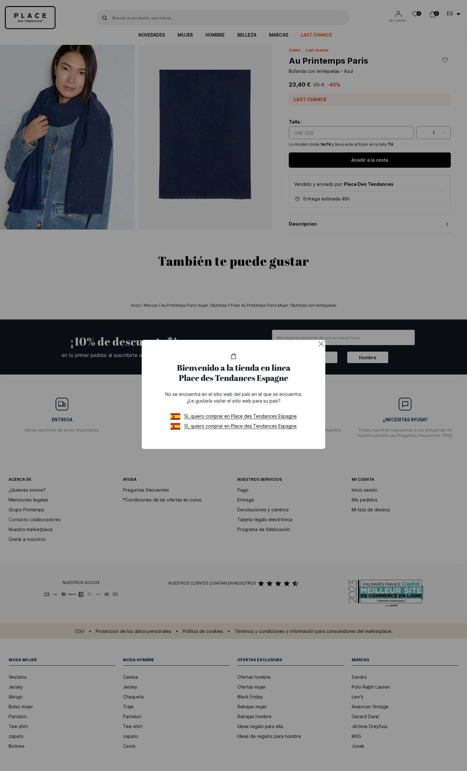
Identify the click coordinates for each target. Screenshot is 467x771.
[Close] (321, 344)
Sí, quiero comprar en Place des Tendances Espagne (240, 416)
